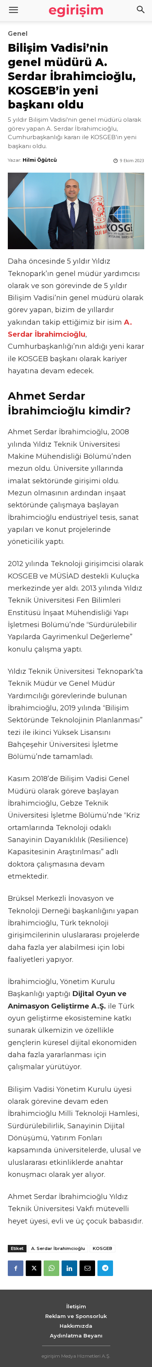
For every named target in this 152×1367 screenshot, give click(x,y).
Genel (18, 34)
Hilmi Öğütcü (40, 160)
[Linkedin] (69, 1268)
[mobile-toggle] (13, 10)
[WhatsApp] (51, 1268)
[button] (141, 10)
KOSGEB (102, 1248)
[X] (33, 1268)
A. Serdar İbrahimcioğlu (58, 1248)
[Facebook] (15, 1268)
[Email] (87, 1268)
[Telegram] (105, 1268)
